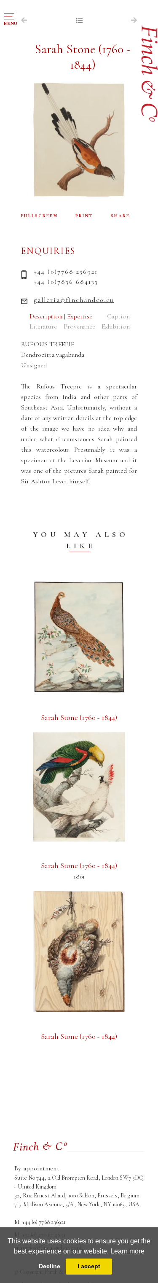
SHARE (120, 215)
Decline (49, 1266)
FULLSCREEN (39, 215)
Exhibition (116, 326)
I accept (89, 1266)
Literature (43, 326)
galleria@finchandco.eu (74, 300)
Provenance (79, 326)
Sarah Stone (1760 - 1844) (79, 717)
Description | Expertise (60, 316)
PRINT (84, 215)
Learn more (127, 1251)
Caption (118, 316)
